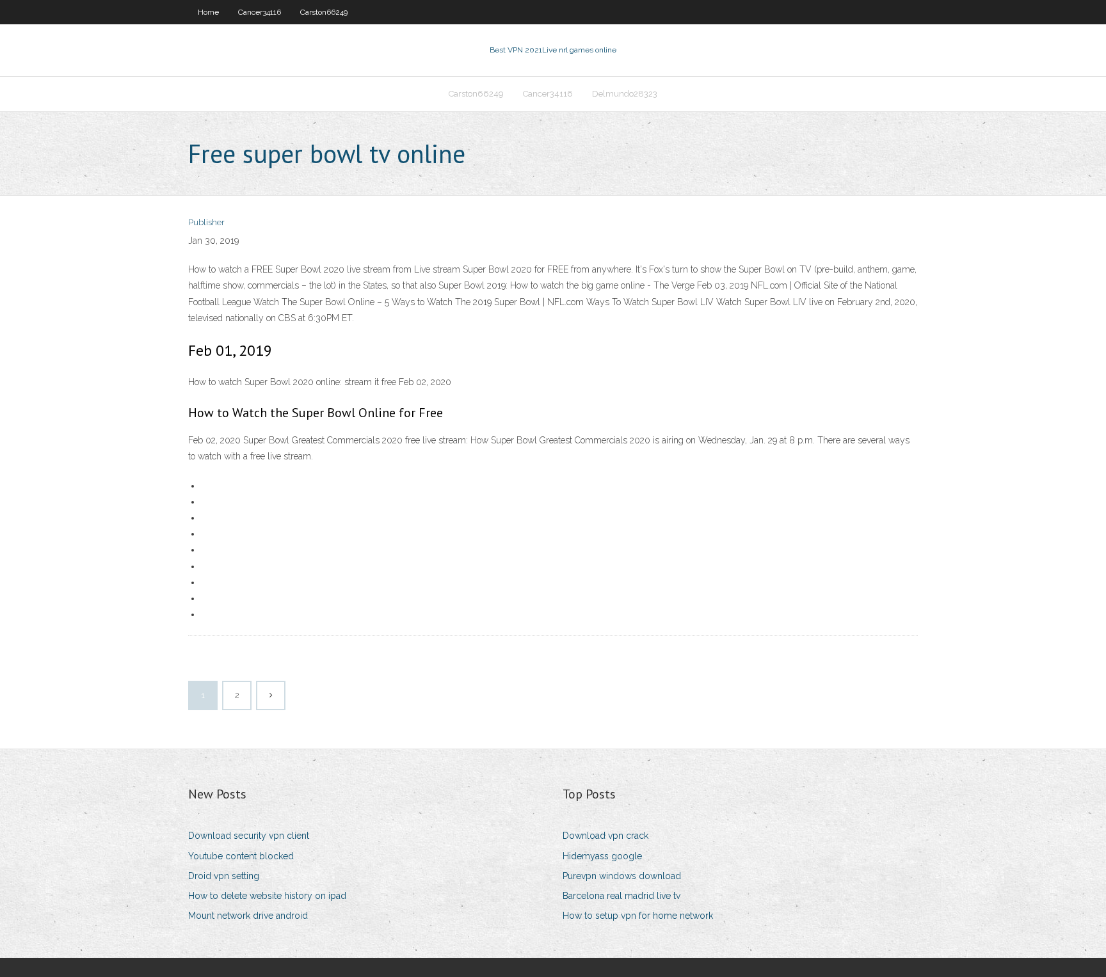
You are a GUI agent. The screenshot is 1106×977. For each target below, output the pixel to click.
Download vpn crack (605, 835)
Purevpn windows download (622, 876)
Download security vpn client (248, 835)
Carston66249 (324, 12)
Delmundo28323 (624, 94)
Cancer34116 (259, 12)
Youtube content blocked (241, 856)
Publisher (206, 222)
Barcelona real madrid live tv (621, 896)
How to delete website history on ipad (267, 896)
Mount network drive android (248, 915)
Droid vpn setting (223, 876)
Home (208, 12)
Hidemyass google (602, 856)
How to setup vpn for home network (638, 915)
